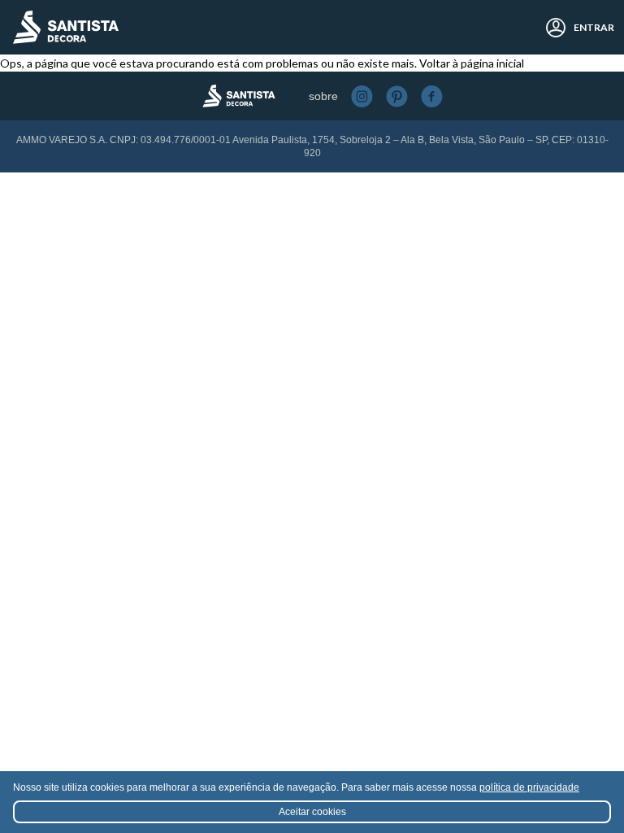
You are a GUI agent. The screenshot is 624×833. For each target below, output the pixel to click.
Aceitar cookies (312, 812)
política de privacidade (529, 787)
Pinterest (397, 96)
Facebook (432, 96)
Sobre (323, 95)
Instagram (362, 96)
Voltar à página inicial (471, 63)
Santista (66, 27)
